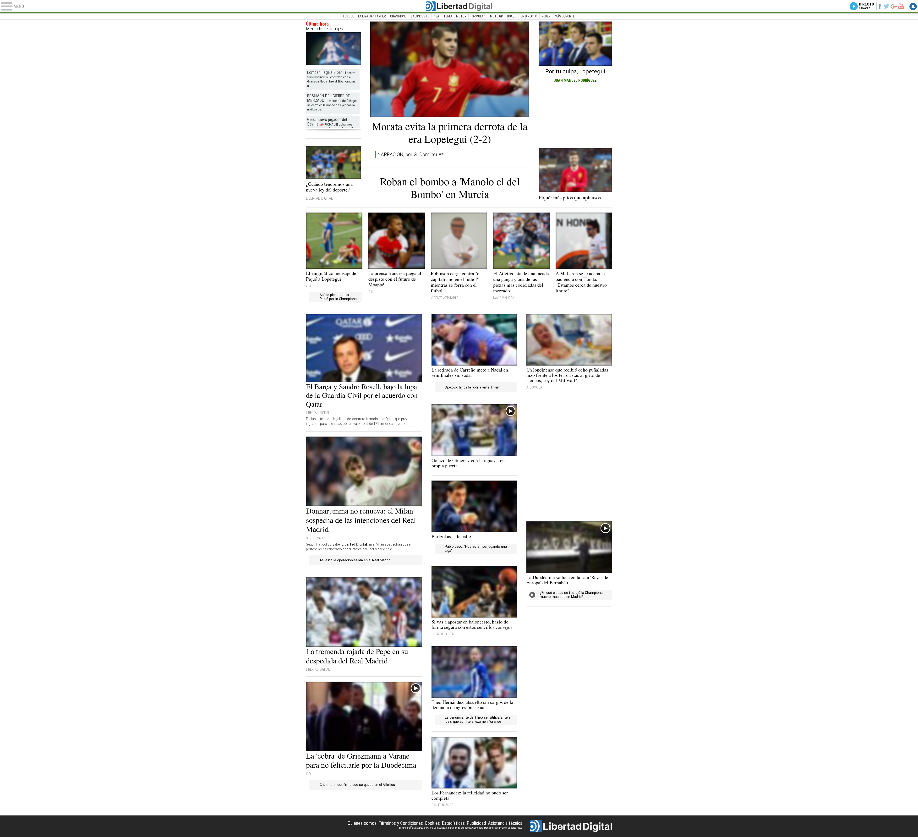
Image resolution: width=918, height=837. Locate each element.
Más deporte (565, 16)
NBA (436, 16)
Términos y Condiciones (400, 823)
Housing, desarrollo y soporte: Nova (503, 827)
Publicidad (476, 823)
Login (913, 6)
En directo (529, 16)
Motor (461, 16)
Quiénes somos (362, 823)
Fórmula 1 (478, 16)
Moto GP (496, 16)
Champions (398, 16)
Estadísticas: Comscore (470, 827)
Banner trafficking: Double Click (416, 827)
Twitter (886, 6)
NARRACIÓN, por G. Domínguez (410, 154)
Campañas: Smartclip (445, 827)
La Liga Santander (372, 16)
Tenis (447, 16)
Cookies (432, 823)
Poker (546, 16)
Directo (866, 6)
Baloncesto (420, 16)
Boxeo (511, 16)
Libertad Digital (459, 6)
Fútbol (348, 16)
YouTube (901, 6)
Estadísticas (453, 823)
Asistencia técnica (505, 823)
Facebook (880, 6)
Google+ (894, 6)
